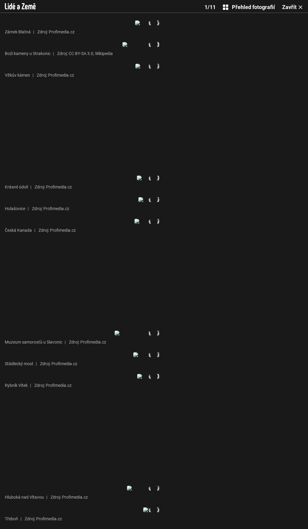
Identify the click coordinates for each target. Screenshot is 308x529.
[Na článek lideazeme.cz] (20, 6)
